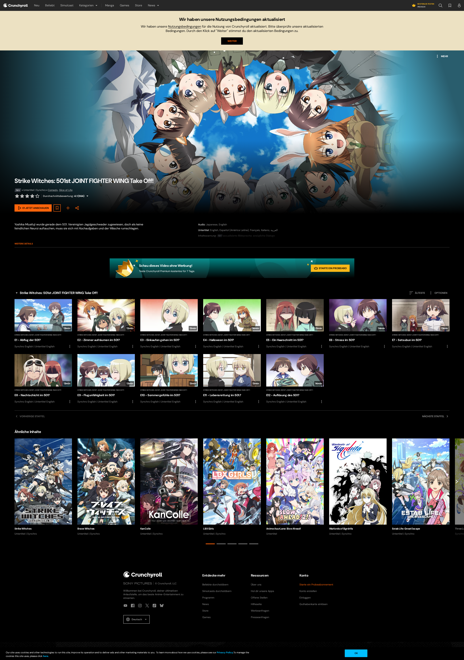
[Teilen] (77, 208)
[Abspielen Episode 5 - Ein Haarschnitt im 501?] (295, 324)
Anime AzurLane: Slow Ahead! (283, 528)
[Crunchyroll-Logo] (15, 5)
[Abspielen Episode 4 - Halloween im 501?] (232, 324)
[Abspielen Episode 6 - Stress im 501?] (358, 324)
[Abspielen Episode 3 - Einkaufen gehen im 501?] (169, 324)
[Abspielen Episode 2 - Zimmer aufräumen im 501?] (106, 324)
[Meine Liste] (68, 208)
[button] (88, 5)
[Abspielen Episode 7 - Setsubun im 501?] (421, 324)
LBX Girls (208, 528)
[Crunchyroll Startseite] (142, 574)
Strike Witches (22, 528)
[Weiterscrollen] (457, 492)
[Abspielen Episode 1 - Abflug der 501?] (43, 324)
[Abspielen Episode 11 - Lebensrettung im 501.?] (232, 379)
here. (45, 656)
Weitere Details (23, 243)
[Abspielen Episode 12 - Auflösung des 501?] (295, 379)
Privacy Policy (225, 652)
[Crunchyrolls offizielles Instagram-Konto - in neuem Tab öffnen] (140, 605)
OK (356, 653)
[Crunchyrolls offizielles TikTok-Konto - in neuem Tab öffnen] (154, 605)
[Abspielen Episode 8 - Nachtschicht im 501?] (43, 379)
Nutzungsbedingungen (184, 26)
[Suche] (440, 5)
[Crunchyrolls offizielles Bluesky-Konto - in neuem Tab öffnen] (162, 605)
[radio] (17, 196)
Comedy (53, 190)
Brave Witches (85, 528)
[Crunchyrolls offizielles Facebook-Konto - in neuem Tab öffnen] (132, 605)
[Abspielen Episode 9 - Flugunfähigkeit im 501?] (106, 379)
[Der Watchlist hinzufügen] (57, 208)
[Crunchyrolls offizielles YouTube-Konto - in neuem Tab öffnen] (125, 605)
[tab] (210, 544)
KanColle (145, 528)
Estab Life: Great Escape (406, 528)
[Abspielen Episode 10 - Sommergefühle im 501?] (169, 379)
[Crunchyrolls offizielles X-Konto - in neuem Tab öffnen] (147, 605)
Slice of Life (65, 190)
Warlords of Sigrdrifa (341, 528)
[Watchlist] (450, 5)
